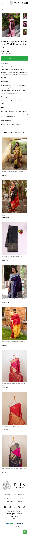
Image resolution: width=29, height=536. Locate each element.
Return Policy (11, 501)
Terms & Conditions (18, 495)
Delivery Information (19, 498)
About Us (7, 495)
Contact (19, 501)
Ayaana (10, 10)
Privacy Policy (7, 498)
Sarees (4, 10)
